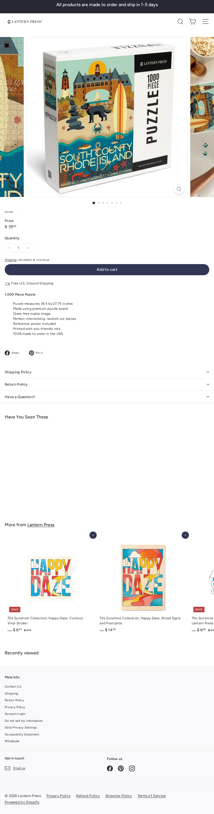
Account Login (15, 714)
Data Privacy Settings (21, 727)
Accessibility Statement (22, 734)
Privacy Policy (15, 707)
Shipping (10, 260)
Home (9, 212)
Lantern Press (40, 524)
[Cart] (192, 21)
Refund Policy (88, 796)
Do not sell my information (24, 721)
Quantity (12, 238)
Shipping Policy (18, 372)
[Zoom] (179, 189)
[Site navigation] (205, 21)
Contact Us (13, 686)
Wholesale (12, 741)
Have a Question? (20, 397)
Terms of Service (152, 796)
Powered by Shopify (22, 802)
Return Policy (16, 384)
